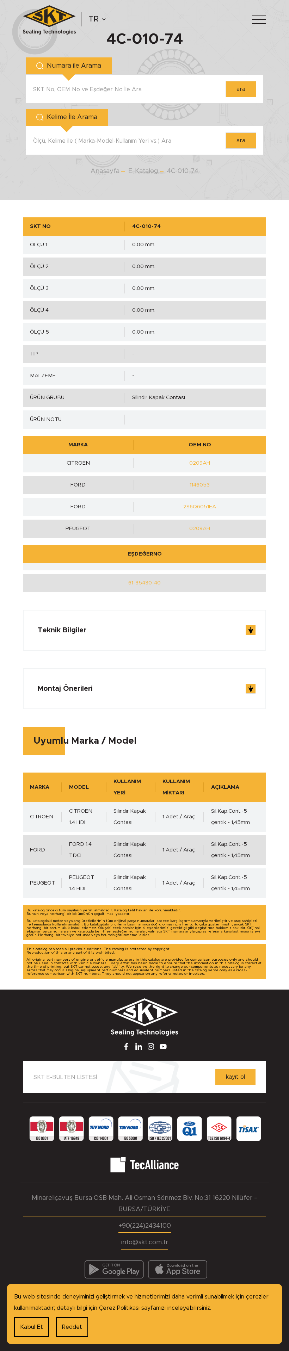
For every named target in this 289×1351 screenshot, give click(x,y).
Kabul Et (31, 1327)
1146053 (200, 485)
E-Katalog (143, 171)
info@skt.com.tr (144, 1242)
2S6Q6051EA (199, 506)
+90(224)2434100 (144, 1226)
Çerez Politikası (119, 1308)
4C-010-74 (182, 171)
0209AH (199, 463)
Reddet (72, 1327)
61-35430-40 (144, 582)
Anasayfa (105, 171)
